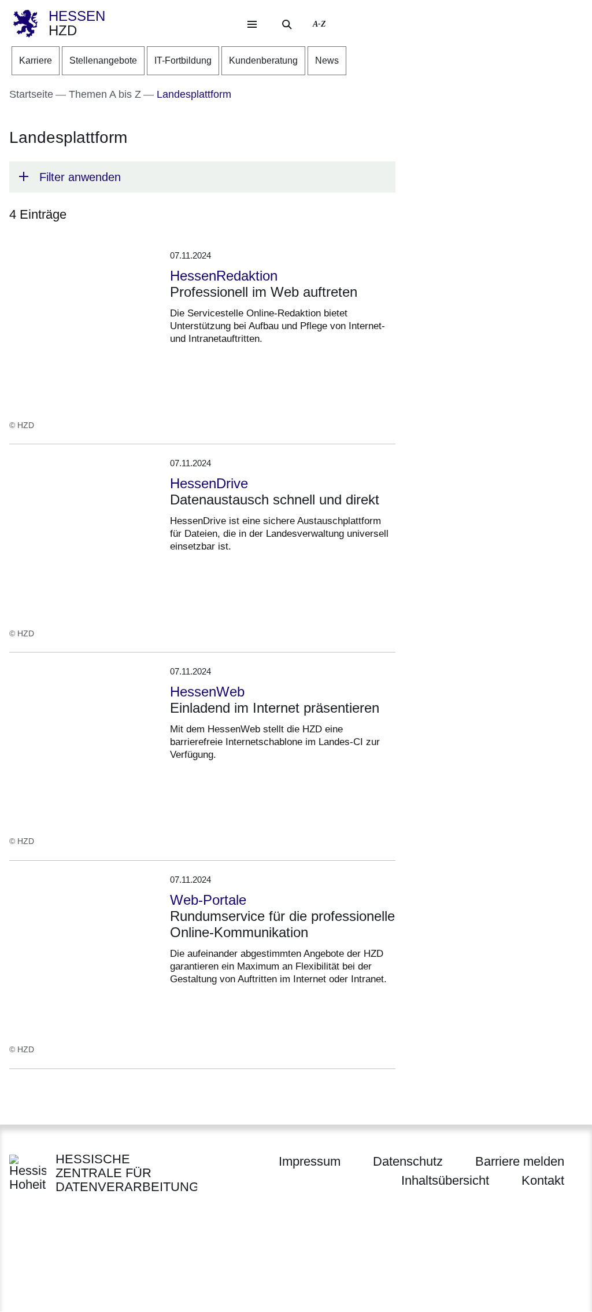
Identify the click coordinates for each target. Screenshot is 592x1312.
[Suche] (287, 24)
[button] (202, 177)
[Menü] (252, 24)
